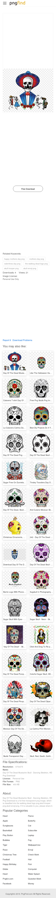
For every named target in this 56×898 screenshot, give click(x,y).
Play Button (8, 835)
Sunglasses (8, 825)
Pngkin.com (8, 878)
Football (6, 859)
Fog (29, 840)
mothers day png (36, 259)
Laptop (31, 835)
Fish (30, 864)
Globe (5, 869)
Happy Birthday (9, 864)
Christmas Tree (9, 854)
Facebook (7, 883)
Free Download (28, 188)
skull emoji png (29, 268)
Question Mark (34, 878)
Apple (5, 820)
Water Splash (34, 873)
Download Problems (22, 340)
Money (31, 883)
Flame (31, 815)
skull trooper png (11, 268)
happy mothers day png (14, 259)
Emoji (30, 849)
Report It (7, 340)
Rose (5, 849)
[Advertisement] (28, 41)
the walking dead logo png (36, 263)
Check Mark (33, 854)
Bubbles (6, 840)
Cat (29, 825)
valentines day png (12, 263)
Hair (30, 859)
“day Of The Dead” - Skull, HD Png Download (22, 646)
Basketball (7, 830)
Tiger (5, 844)
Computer (32, 869)
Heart (5, 815)
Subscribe (32, 830)
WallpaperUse (34, 844)
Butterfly (31, 820)
